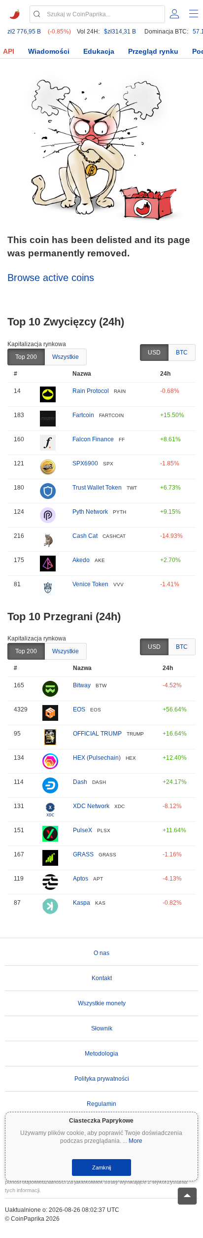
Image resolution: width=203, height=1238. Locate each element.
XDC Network (91, 806)
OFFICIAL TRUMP (97, 733)
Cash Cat (85, 535)
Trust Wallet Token (97, 487)
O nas (101, 953)
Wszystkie (65, 357)
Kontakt (102, 978)
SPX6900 (85, 463)
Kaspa (81, 902)
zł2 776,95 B (24, 31)
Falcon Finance (93, 439)
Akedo (81, 560)
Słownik (101, 1028)
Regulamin (101, 1103)
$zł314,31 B (120, 31)
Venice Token (90, 584)
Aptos (80, 878)
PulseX (82, 830)
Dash (80, 781)
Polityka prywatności (101, 1078)
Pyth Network (90, 511)
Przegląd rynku (153, 51)
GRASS (83, 854)
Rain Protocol (90, 391)
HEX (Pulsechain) (97, 757)
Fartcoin (83, 415)
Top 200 (26, 357)
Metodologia (101, 1053)
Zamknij (101, 1167)
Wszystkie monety (102, 1003)
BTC (182, 352)
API (8, 51)
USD (154, 352)
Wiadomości (48, 51)
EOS (79, 709)
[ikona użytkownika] (174, 13)
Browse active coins (50, 277)
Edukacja (98, 51)
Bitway (82, 685)
